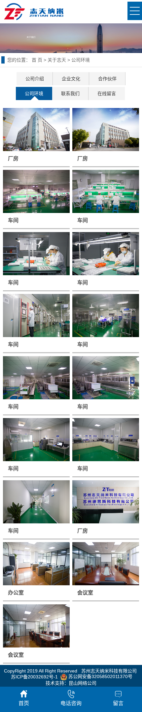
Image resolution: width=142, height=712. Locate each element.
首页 (23, 703)
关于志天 (57, 60)
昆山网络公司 (82, 683)
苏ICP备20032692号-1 (34, 676)
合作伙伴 (107, 78)
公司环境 (34, 93)
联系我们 (70, 93)
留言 (118, 703)
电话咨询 (71, 703)
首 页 (37, 60)
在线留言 (106, 93)
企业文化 (71, 78)
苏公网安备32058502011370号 (99, 676)
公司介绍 (34, 78)
